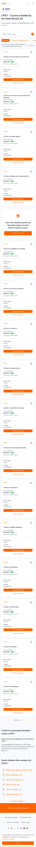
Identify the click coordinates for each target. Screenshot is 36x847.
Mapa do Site (26, 822)
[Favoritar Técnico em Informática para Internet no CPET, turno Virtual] (31, 52)
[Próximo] (26, 720)
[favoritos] (28, 3)
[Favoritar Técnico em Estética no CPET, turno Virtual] (31, 483)
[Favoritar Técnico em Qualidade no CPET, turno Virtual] (31, 682)
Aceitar (18, 843)
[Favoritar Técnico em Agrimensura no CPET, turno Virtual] (31, 363)
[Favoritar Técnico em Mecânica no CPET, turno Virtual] (31, 562)
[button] (18, 34)
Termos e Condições (13, 822)
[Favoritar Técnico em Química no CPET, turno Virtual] (31, 324)
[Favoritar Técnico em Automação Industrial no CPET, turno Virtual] (31, 443)
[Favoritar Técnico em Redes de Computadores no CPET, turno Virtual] (31, 171)
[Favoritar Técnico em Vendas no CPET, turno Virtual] (31, 642)
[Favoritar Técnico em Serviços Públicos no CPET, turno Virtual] (31, 284)
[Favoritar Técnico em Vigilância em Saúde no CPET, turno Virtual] (31, 244)
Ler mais (4, 25)
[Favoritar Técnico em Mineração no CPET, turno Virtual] (31, 602)
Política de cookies (25, 817)
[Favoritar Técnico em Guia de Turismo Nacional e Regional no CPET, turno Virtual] (31, 92)
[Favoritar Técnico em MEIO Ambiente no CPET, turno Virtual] (31, 523)
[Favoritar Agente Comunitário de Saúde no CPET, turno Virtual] (31, 403)
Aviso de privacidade (11, 817)
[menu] (32, 3)
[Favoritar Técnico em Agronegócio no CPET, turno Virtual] (31, 132)
